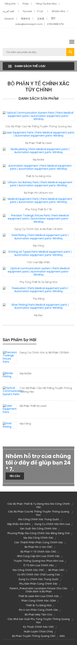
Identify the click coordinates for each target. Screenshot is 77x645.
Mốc (62, 636)
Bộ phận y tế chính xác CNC (38, 551)
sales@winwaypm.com (29, 24)
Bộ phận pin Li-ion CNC (38, 547)
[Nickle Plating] (10, 375)
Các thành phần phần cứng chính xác (38, 542)
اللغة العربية (8, 11)
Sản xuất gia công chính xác (38, 528)
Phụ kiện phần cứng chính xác (38, 583)
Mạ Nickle (38, 159)
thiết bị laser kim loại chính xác (38, 596)
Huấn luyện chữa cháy (38, 631)
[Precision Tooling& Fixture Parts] (10, 357)
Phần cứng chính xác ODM (38, 600)
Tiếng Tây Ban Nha (46, 3)
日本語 (40, 18)
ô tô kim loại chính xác (38, 565)
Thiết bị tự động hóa (38, 176)
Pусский (27, 11)
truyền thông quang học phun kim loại (38, 561)
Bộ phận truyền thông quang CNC (34, 636)
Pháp (26, 3)
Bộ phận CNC (56, 570)
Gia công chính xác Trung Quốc (38, 519)
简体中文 (25, 18)
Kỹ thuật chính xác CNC (38, 627)
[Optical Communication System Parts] (13, 391)
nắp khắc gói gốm (18, 524)
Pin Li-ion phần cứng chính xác (38, 610)
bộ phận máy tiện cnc (38, 614)
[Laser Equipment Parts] (10, 409)
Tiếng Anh (10, 3)
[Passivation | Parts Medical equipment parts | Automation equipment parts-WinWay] (38, 289)
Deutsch (9, 18)
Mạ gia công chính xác (38, 538)
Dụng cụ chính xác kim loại (52, 524)
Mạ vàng (38, 245)
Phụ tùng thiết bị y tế (38, 209)
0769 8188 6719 (55, 24)
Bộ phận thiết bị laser (38, 143)
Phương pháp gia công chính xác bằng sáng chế (39, 533)
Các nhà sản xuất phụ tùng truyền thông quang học (39, 620)
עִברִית (40, 11)
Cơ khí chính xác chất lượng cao (38, 574)
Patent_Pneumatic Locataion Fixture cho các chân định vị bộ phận (38, 590)
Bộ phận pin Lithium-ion (38, 193)
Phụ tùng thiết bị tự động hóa (38, 282)
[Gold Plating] (10, 425)
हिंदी (53, 18)
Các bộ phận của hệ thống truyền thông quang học (38, 126)
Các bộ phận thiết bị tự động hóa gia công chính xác (38, 505)
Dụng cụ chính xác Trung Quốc (39, 579)
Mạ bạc (38, 315)
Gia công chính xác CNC (28, 570)
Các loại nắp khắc (38, 262)
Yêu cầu (14, 476)
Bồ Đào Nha (58, 11)
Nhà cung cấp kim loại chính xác (38, 556)
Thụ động (38, 298)
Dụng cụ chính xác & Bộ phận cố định (39, 229)
